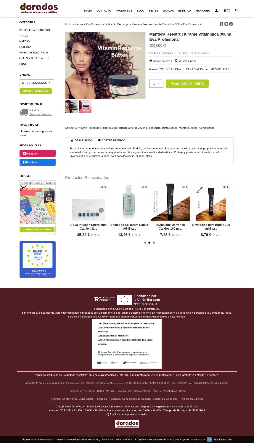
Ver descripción (188, 60)
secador (198, 383)
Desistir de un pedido (165, 398)
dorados (90, 383)
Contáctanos (69, 398)
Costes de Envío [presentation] (113, 140)
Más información (223, 439)
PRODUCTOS (124, 10)
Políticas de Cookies (191, 398)
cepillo (55, 383)
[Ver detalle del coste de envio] (24, 113)
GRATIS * (35, 110)
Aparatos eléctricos (34, 52)
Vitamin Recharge (88, 127)
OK (209, 439)
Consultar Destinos (40, 114)
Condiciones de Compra (136, 398)
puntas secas (169, 127)
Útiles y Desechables (34, 58)
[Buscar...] (236, 10)
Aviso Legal (86, 398)
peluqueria (140, 127)
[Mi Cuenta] (216, 10)
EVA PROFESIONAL (170, 69)
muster (152, 383)
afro (130, 127)
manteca (184, 127)
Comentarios (206, 127)
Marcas (24, 41)
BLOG (140, 10)
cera (62, 383)
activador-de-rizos (34, 383)
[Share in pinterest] (231, 24)
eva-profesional (118, 127)
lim (126, 383)
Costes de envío (162, 60)
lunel (132, 382)
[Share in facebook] (221, 24)
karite (194, 127)
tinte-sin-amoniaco (219, 383)
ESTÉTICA (184, 10)
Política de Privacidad (107, 398)
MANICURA (203, 10)
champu (70, 383)
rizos (190, 383)
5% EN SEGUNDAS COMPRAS (37, 183)
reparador (182, 383)
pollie (173, 383)
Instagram (32, 153)
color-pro (79, 383)
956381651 (191, 406)
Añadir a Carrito (189, 83)
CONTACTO (104, 10)
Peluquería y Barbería (34, 30)
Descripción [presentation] (83, 140)
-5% (49, 195)
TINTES (153, 10)
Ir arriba (55, 398)
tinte (205, 382)
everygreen (118, 383)
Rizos (23, 63)
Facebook (32, 162)
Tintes (23, 35)
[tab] (81, 140)
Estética (25, 47)
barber (48, 383)
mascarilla (154, 127)
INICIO (88, 10)
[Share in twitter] (226, 24)
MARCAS (168, 10)
